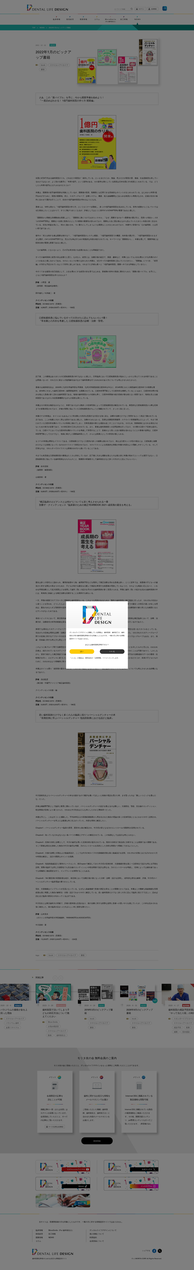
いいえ (112, 651)
